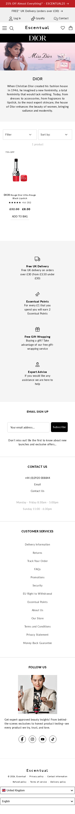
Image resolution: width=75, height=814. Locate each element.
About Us (37, 610)
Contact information (57, 776)
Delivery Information (37, 544)
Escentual (21, 776)
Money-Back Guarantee (37, 643)
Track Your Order (37, 561)
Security (38, 585)
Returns (37, 552)
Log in (17, 18)
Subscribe (59, 427)
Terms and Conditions (37, 626)
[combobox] (37, 790)
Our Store (37, 618)
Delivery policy (58, 782)
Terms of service (38, 782)
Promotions (38, 577)
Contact (63, 18)
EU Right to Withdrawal (37, 593)
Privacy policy (36, 776)
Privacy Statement (37, 634)
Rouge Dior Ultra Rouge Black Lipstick (20, 197)
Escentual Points (37, 602)
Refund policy (20, 782)
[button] (4, 27)
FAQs (37, 569)
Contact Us (37, 490)
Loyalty (40, 18)
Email (37, 484)
